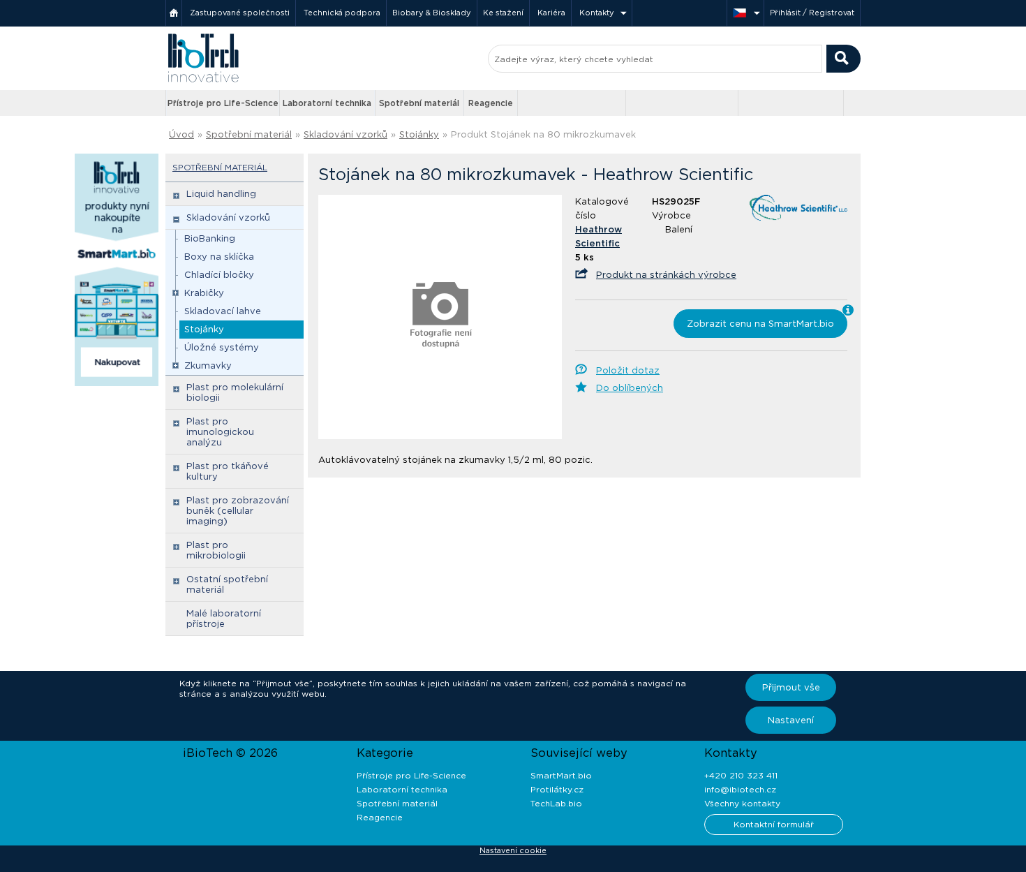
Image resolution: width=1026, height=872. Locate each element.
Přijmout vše (791, 687)
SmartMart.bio (561, 775)
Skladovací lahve (222, 311)
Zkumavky (208, 365)
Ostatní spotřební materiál (227, 584)
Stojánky (419, 134)
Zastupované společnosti (240, 12)
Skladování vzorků (345, 134)
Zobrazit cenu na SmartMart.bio (760, 323)
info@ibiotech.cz (740, 789)
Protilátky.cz (556, 789)
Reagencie (490, 103)
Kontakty (596, 12)
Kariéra (551, 12)
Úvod (181, 134)
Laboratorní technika (327, 103)
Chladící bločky (219, 274)
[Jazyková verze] (745, 13)
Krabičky (204, 293)
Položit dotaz (628, 370)
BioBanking (209, 238)
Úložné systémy (221, 347)
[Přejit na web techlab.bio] (790, 103)
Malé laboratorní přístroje (223, 618)
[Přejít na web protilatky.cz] (573, 103)
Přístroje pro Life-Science (223, 103)
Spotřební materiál (419, 103)
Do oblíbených (629, 388)
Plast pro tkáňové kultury (227, 471)
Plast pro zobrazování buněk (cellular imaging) (237, 510)
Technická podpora (342, 12)
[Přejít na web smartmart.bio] (682, 103)
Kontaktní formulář (774, 824)
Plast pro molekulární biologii (234, 392)
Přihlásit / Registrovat (812, 12)
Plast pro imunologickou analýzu (220, 432)
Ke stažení (503, 12)
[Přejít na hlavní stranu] (203, 80)
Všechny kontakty (742, 803)
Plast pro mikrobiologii (216, 550)
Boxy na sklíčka (219, 256)
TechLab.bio (556, 803)
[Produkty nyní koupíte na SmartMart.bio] (116, 383)
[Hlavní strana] (173, 13)
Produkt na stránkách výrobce (666, 274)
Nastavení (791, 720)
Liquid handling (221, 194)
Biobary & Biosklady (431, 12)
